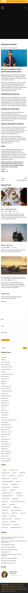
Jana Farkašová (4, 280)
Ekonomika (14, 588)
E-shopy (2, 381)
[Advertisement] (14, 25)
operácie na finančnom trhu (18, 501)
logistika (13, 490)
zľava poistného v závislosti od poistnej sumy (13, 278)
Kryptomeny (3, 405)
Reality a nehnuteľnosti (6, 427)
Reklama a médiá (4, 429)
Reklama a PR (14, 584)
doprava (22, 472)
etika (15, 478)
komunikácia (6, 487)
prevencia (5, 513)
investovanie (14, 484)
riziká (4, 515)
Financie (9, 588)
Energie (2, 383)
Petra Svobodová (4, 211)
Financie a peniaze (5, 388)
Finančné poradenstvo (5, 391)
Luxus (2, 407)
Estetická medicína (5, 386)
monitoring (5, 498)
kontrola (16, 487)
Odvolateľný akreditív (13, 549)
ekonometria (6, 478)
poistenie (12, 504)
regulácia (14, 513)
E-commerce (8, 207)
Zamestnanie (4, 456)
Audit (2, 359)
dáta (4, 475)
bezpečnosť (5, 472)
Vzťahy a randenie (5, 451)
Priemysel (14, 560)
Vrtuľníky (21, 584)
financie (19, 481)
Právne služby (4, 422)
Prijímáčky (19, 586)
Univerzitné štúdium (5, 444)
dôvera (20, 475)
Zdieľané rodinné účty (7, 245)
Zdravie (20, 588)
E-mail (2, 326)
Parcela (13, 547)
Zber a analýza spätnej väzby (8, 209)
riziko (23, 513)
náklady (15, 498)
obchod (5, 501)
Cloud (2, 371)
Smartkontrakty (4, 434)
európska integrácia (7, 481)
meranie (20, 495)
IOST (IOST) (12, 563)
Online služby (4, 412)
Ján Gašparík (4, 247)
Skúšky (3, 591)
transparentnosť (6, 518)
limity (4, 490)
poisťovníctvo (6, 507)
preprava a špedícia (16, 510)
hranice (5, 484)
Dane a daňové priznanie (6, 374)
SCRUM (13, 544)
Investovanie (3, 400)
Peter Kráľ (15, 48)
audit (4, 470)
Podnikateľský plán (5, 589)
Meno (2, 319)
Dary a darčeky (4, 376)
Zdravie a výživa (4, 458)
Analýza (3, 207)
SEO (9, 584)
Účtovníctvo (3, 441)
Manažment (14, 586)
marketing (18, 493)
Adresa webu (4, 332)
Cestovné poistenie (5, 369)
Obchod (2, 410)
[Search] (25, 8)
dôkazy (12, 475)
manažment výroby (7, 493)
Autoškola (3, 586)
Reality (8, 586)
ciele (14, 472)
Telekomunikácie (4, 439)
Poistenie (3, 276)
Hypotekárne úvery (5, 395)
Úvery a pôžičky (4, 446)
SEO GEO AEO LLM (5, 431)
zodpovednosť (6, 524)
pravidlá (5, 510)
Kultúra (25, 589)
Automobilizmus (4, 362)
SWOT (2, 436)
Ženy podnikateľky (5, 460)
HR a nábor (3, 393)
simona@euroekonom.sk (15, 575)
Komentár (3, 301)
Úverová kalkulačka (12, 558)
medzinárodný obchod (8, 495)
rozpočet (13, 515)
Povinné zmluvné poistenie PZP (7, 419)
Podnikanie (3, 415)
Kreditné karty (4, 403)
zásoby (16, 524)
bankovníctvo (14, 470)
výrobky (13, 521)
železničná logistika (16, 527)
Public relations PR (5, 424)
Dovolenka (12, 591)
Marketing (20, 589)
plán (4, 504)
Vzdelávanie (3, 448)
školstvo (5, 527)
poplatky (16, 507)
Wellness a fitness (4, 453)
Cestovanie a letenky (5, 366)
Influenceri (3, 398)
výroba (6, 171)
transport (17, 518)
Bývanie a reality (4, 364)
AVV (10, 552)
